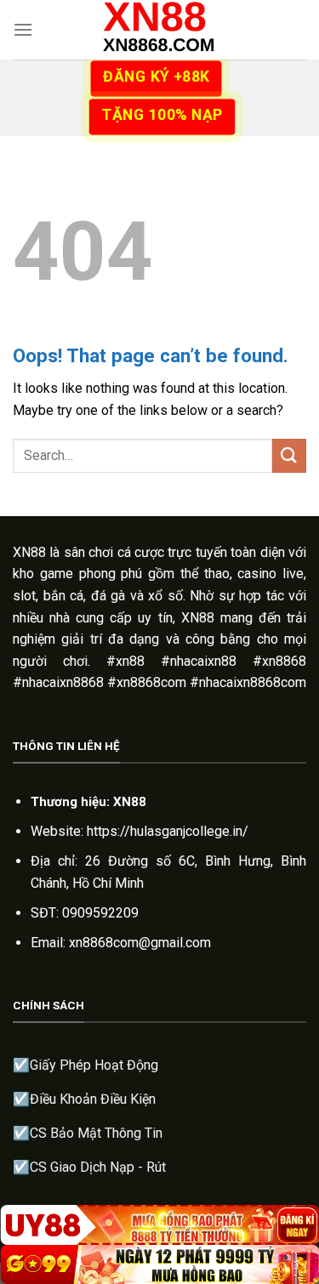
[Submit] (289, 455)
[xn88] (160, 30)
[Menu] (23, 29)
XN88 (29, 552)
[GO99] (159, 1264)
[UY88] (159, 1224)
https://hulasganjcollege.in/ (167, 831)
